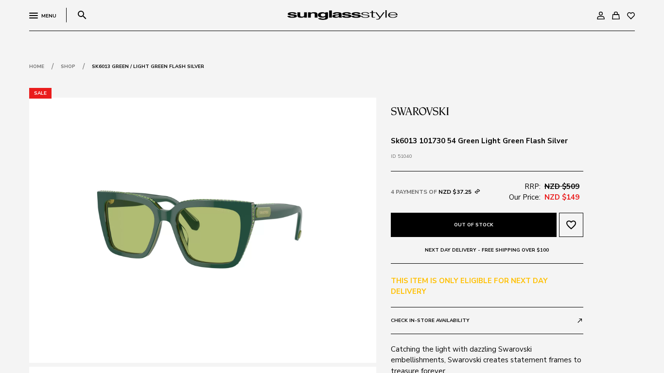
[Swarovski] (420, 110)
